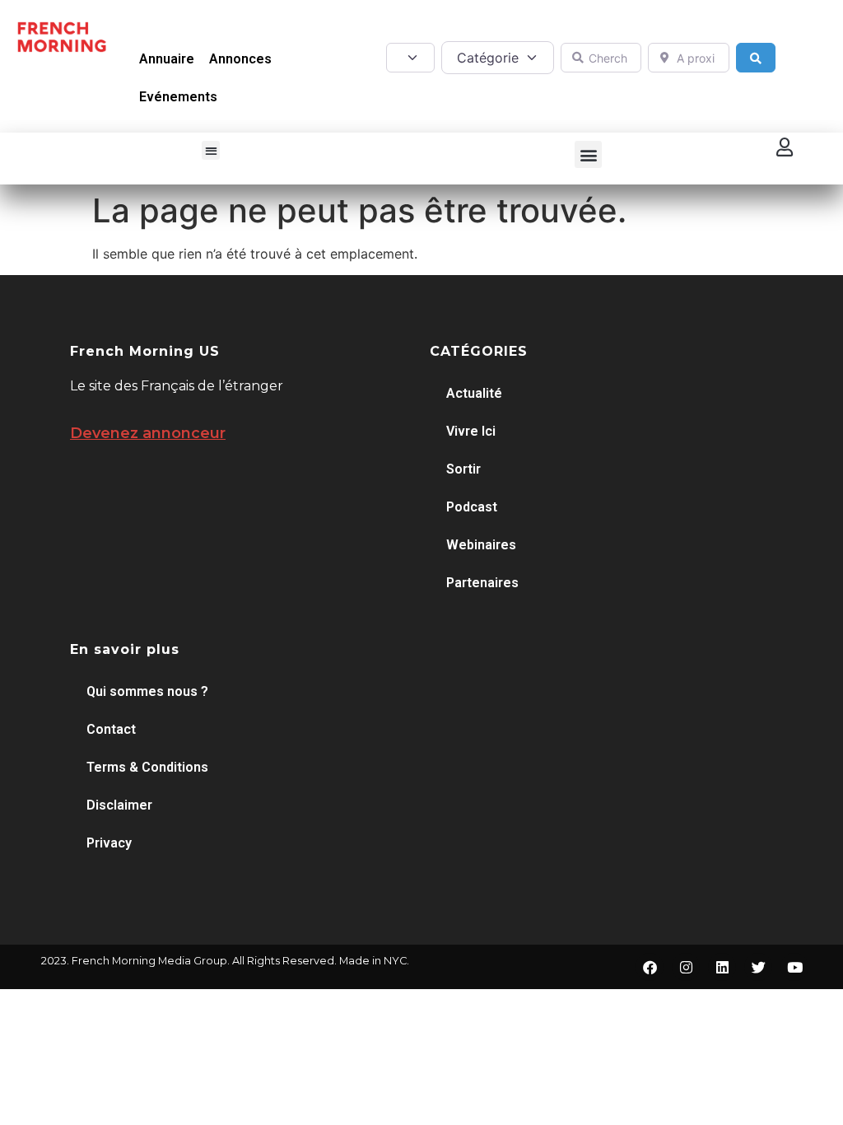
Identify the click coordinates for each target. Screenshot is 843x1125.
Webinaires (481, 545)
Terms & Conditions (147, 767)
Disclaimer (119, 805)
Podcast (471, 507)
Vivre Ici (471, 431)
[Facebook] (650, 967)
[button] (211, 150)
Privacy (109, 843)
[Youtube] (794, 967)
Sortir (463, 469)
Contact (111, 729)
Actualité (474, 393)
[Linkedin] (722, 967)
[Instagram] (686, 967)
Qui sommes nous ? (147, 691)
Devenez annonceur (148, 433)
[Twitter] (758, 967)
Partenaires (482, 583)
